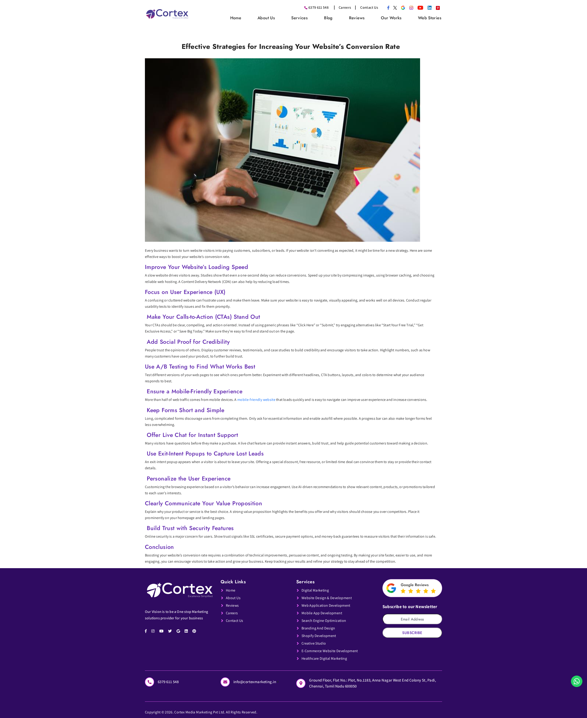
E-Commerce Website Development (330, 650)
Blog (328, 18)
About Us (266, 18)
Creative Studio (314, 643)
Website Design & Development (327, 597)
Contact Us (369, 7)
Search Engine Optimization (324, 620)
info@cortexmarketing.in (255, 681)
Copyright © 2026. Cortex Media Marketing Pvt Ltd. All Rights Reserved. (201, 712)
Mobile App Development (322, 613)
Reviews (357, 18)
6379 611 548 (318, 7)
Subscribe (412, 632)
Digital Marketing (315, 590)
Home (235, 18)
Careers (345, 7)
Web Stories (429, 18)
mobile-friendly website (256, 399)
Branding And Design (318, 628)
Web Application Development (326, 605)
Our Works (391, 18)
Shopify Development (319, 635)
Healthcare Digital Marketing (324, 658)
